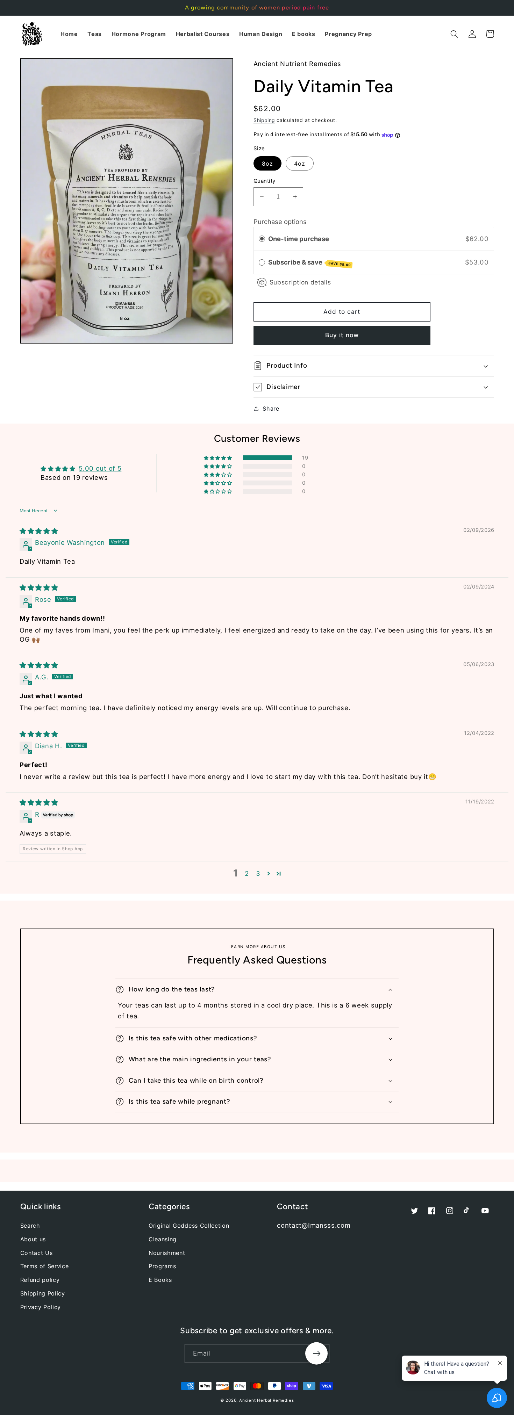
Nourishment (167, 1252)
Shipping (264, 120)
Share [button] (271, 408)
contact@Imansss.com (313, 1225)
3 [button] (258, 873)
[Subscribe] (316, 1353)
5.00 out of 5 (100, 468)
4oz (299, 163)
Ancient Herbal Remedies (266, 1400)
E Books (160, 1279)
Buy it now (342, 335)
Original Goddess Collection (189, 1225)
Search (30, 1225)
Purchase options (280, 221)
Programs (162, 1266)
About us (33, 1239)
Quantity (265, 181)
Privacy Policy (40, 1307)
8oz (267, 163)
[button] (455, 34)
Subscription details (300, 282)
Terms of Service (44, 1266)
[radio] (262, 239)
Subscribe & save (309, 262)
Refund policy (40, 1279)
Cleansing (163, 1239)
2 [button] (247, 873)
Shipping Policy (42, 1293)
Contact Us (36, 1252)
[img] (39, 531)
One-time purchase (298, 239)
